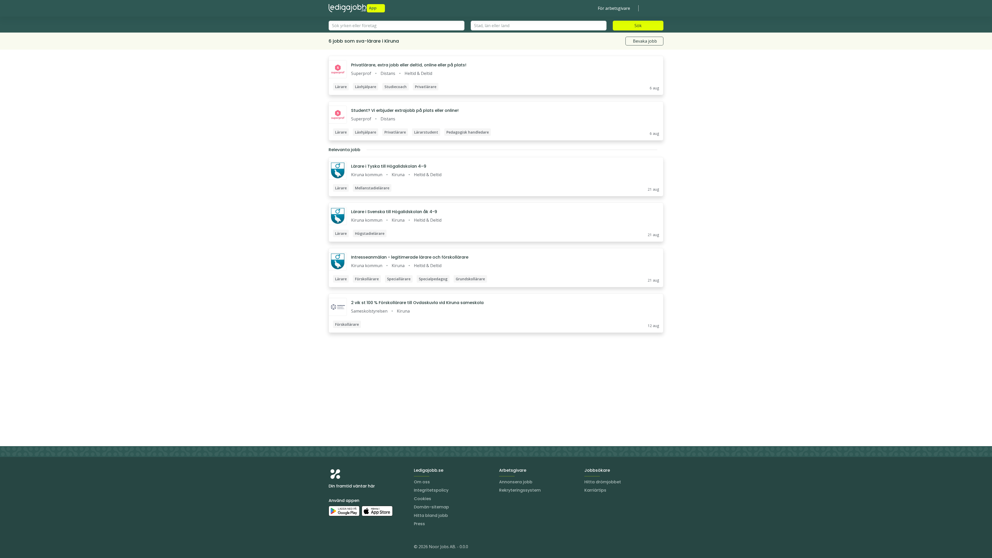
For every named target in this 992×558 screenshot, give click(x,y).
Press (419, 524)
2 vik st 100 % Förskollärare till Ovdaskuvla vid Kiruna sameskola (417, 303)
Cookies (422, 499)
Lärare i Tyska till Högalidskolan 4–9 (388, 166)
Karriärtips (595, 490)
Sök (638, 25)
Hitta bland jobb (431, 515)
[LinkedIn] (343, 548)
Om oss (422, 482)
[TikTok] (364, 548)
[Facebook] (353, 548)
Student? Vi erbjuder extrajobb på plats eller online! (405, 110)
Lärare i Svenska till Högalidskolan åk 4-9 (394, 212)
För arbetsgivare (614, 8)
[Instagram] (333, 548)
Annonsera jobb (515, 482)
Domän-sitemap (431, 507)
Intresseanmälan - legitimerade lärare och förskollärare (409, 257)
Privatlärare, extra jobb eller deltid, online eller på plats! (408, 65)
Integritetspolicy (431, 490)
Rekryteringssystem (520, 490)
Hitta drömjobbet (602, 482)
